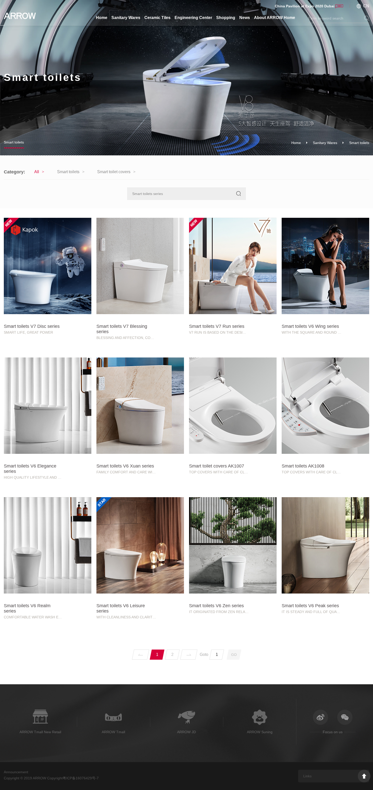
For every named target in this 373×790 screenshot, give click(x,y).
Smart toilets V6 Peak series (310, 605)
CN (366, 6)
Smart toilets (14, 142)
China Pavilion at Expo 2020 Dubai (304, 6)
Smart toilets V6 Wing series (310, 326)
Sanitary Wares (125, 17)
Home (101, 17)
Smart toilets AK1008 (303, 466)
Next (188, 655)
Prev (140, 655)
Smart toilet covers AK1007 (216, 466)
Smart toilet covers (113, 172)
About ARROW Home (274, 17)
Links (307, 776)
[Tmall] (360, 329)
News (244, 17)
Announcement (16, 772)
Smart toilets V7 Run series (216, 326)
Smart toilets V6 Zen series (216, 605)
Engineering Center (193, 17)
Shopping (225, 17)
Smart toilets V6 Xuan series (125, 466)
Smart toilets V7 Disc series (32, 326)
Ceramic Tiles (157, 17)
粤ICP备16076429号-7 (81, 778)
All (36, 172)
